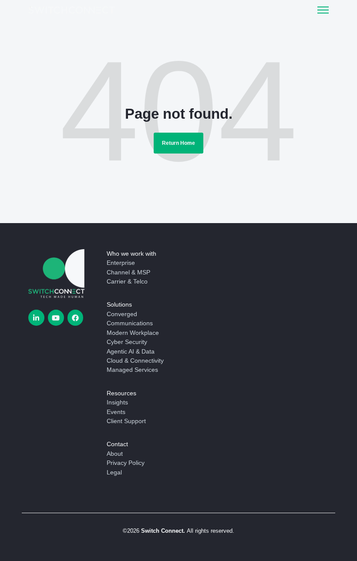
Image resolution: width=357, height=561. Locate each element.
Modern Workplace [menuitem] (133, 332)
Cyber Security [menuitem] (127, 341)
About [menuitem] (115, 453)
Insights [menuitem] (117, 402)
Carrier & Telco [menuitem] (127, 281)
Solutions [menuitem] (119, 304)
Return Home (178, 143)
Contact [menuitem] (117, 444)
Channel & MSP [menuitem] (128, 272)
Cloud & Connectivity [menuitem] (135, 360)
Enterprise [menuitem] (121, 262)
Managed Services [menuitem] (132, 369)
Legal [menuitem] (114, 472)
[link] (71, 9)
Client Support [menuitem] (126, 420)
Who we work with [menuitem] (131, 253)
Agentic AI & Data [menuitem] (131, 351)
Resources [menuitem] (121, 393)
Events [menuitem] (116, 411)
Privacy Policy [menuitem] (126, 462)
